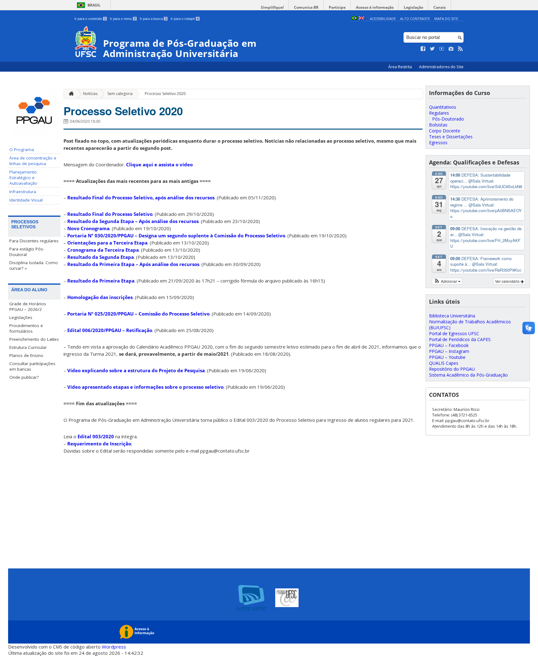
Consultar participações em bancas (32, 366)
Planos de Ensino (26, 355)
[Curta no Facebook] (423, 48)
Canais (439, 7)
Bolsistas (438, 125)
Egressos (438, 142)
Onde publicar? (24, 377)
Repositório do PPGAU (452, 369)
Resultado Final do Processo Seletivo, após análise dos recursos (141, 197)
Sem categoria (120, 93)
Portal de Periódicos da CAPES (460, 339)
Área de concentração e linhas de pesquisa (32, 160)
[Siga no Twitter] (432, 48)
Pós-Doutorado (448, 119)
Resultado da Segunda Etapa (100, 257)
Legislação (413, 7)
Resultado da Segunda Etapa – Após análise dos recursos (133, 221)
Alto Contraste (415, 18)
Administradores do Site (441, 66)
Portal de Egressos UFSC (454, 333)
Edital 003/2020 (96, 436)
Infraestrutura (22, 191)
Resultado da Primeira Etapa (100, 281)
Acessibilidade (383, 18)
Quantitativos (442, 107)
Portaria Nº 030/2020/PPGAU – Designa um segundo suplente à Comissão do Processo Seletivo (176, 235)
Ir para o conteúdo (90, 19)
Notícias (90, 93)
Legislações (20, 317)
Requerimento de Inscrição (99, 443)
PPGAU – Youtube (447, 357)
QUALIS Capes (443, 363)
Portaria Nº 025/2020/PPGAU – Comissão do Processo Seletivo (138, 314)
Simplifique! (272, 7)
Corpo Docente (444, 131)
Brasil (94, 5)
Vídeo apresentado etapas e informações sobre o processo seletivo (145, 387)
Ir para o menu (123, 19)
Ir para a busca (153, 19)
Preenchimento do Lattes (34, 339)
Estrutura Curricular (28, 347)
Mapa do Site (446, 18)
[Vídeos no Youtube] (441, 48)
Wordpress (114, 647)
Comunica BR (306, 7)
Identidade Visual (26, 200)
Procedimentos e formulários (26, 328)
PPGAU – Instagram (449, 351)
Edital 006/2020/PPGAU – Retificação (109, 330)
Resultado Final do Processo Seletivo (110, 214)
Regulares (439, 113)
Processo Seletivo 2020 (165, 93)
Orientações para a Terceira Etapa (107, 243)
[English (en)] (361, 18)
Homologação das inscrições (100, 297)
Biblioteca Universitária (452, 316)
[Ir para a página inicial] (70, 94)
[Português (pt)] (354, 18)
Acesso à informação (375, 7)
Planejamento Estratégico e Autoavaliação (23, 177)
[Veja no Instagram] (451, 48)
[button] (447, 281)
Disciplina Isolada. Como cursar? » (33, 265)
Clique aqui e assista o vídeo (159, 164)
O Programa (21, 149)
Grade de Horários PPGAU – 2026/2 (27, 306)
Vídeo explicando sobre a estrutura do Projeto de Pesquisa (136, 370)
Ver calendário (508, 281)
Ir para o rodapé (185, 19)
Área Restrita (400, 66)
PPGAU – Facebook (449, 345)
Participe (337, 7)
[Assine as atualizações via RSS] (460, 48)
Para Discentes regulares (34, 241)
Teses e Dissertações (451, 137)
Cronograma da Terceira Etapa (103, 250)
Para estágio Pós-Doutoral (26, 251)
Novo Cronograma (88, 228)
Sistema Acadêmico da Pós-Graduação (468, 375)
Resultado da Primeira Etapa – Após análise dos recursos (133, 264)
